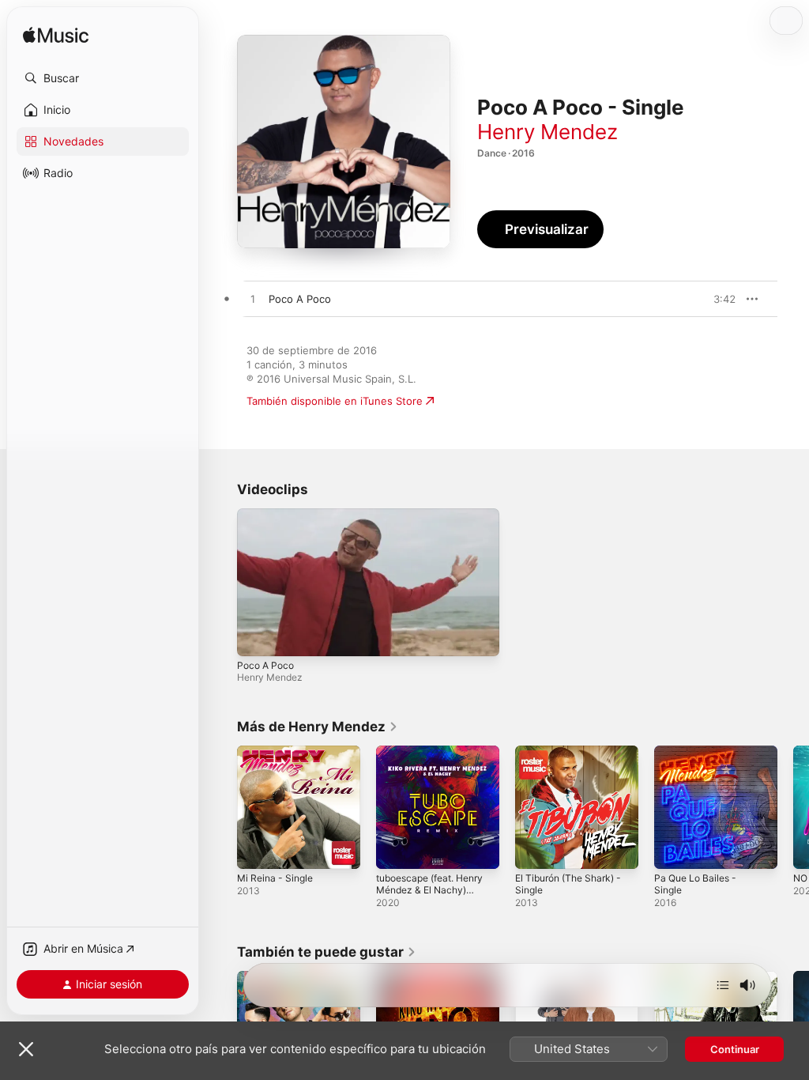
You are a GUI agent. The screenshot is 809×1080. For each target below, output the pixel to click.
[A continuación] (722, 985)
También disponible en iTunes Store (334, 401)
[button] (102, 78)
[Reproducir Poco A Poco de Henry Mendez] (253, 300)
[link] (317, 726)
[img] (55, 36)
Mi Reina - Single (275, 878)
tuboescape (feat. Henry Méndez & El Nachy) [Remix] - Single (429, 890)
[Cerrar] (26, 1049)
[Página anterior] (221, 807)
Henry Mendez (547, 131)
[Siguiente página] (793, 807)
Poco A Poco (265, 665)
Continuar (734, 1049)
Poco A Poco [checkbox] (300, 299)
